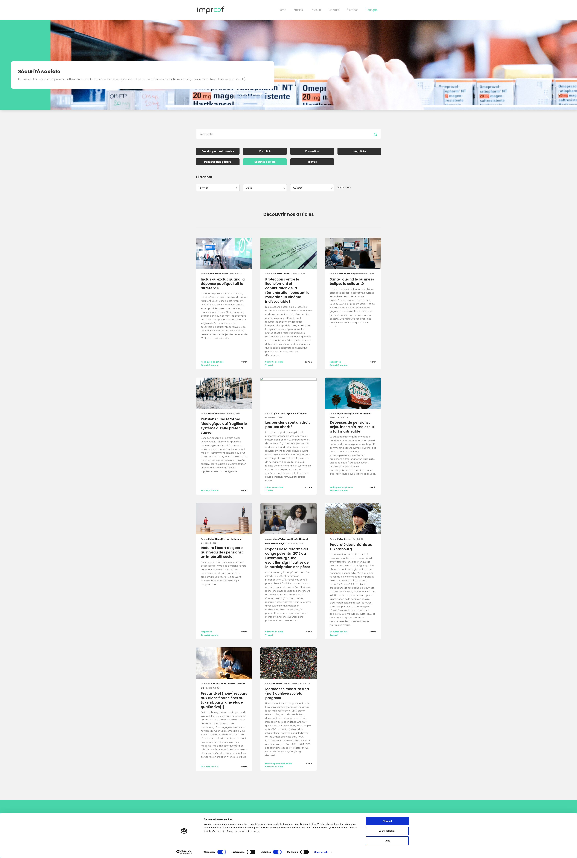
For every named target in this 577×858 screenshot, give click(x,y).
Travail (312, 162)
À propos (352, 10)
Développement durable (217, 151)
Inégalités (359, 151)
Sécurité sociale (265, 162)
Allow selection (387, 831)
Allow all (387, 821)
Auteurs (317, 10)
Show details (321, 852)
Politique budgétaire (217, 162)
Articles (299, 10)
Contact (334, 10)
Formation (312, 151)
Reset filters (344, 187)
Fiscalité (264, 151)
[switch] (251, 852)
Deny (387, 840)
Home (282, 10)
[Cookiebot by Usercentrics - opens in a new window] (184, 852)
